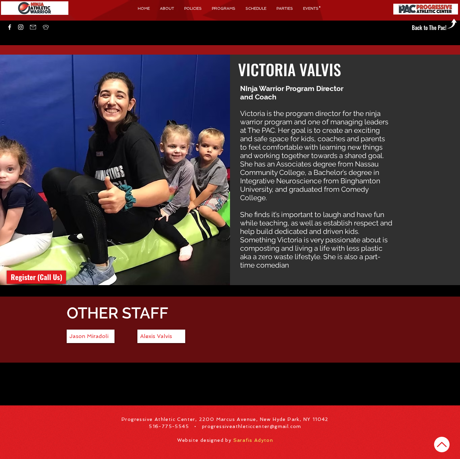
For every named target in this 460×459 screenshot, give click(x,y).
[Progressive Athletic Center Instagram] (20, 27)
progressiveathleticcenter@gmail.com (251, 426)
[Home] (442, 444)
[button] (46, 27)
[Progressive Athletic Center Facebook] (9, 27)
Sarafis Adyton (253, 440)
